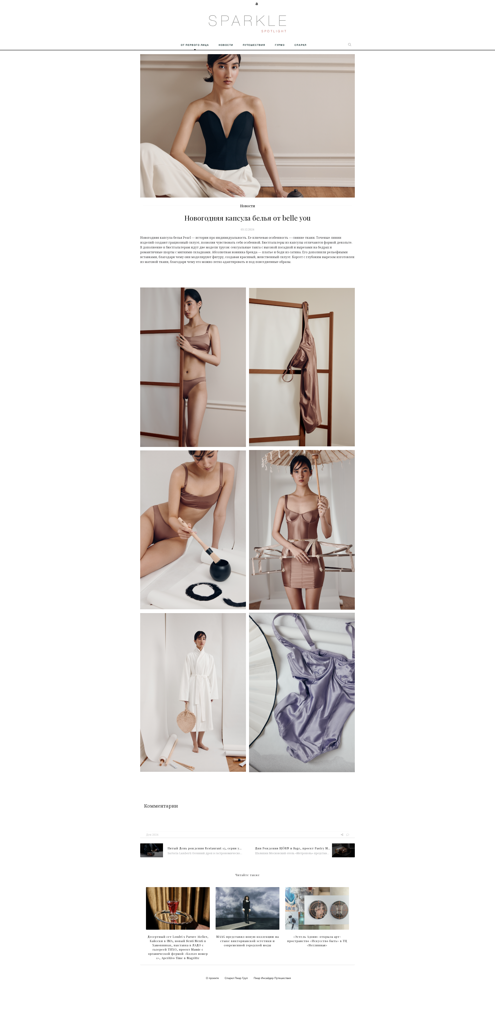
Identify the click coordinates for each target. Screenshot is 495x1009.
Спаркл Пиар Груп (236, 978)
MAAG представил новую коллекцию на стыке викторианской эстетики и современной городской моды (247, 941)
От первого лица (195, 45)
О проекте (212, 978)
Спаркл (300, 45)
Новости (226, 45)
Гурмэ (280, 45)
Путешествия (254, 45)
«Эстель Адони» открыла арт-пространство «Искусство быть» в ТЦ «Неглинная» (317, 941)
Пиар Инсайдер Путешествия (272, 978)
